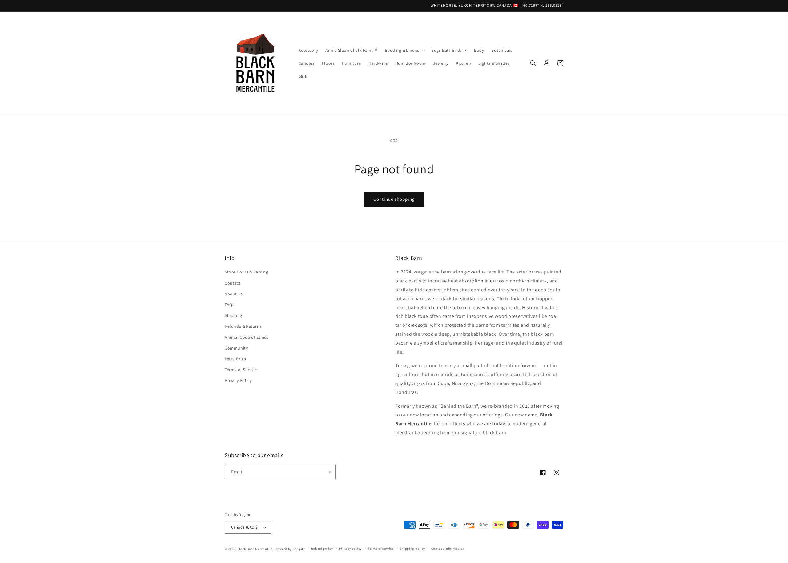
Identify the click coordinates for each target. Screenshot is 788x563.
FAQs (229, 304)
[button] (404, 50)
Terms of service (381, 548)
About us (234, 294)
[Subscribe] (328, 472)
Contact (232, 283)
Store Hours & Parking (246, 272)
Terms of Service (241, 369)
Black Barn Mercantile (255, 549)
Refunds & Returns (243, 326)
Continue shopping (394, 199)
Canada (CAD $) (245, 527)
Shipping (233, 315)
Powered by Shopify (289, 549)
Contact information (447, 548)
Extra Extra (235, 359)
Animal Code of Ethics (246, 337)
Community (236, 348)
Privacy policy (350, 548)
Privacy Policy (238, 380)
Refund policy (322, 548)
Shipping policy (412, 548)
